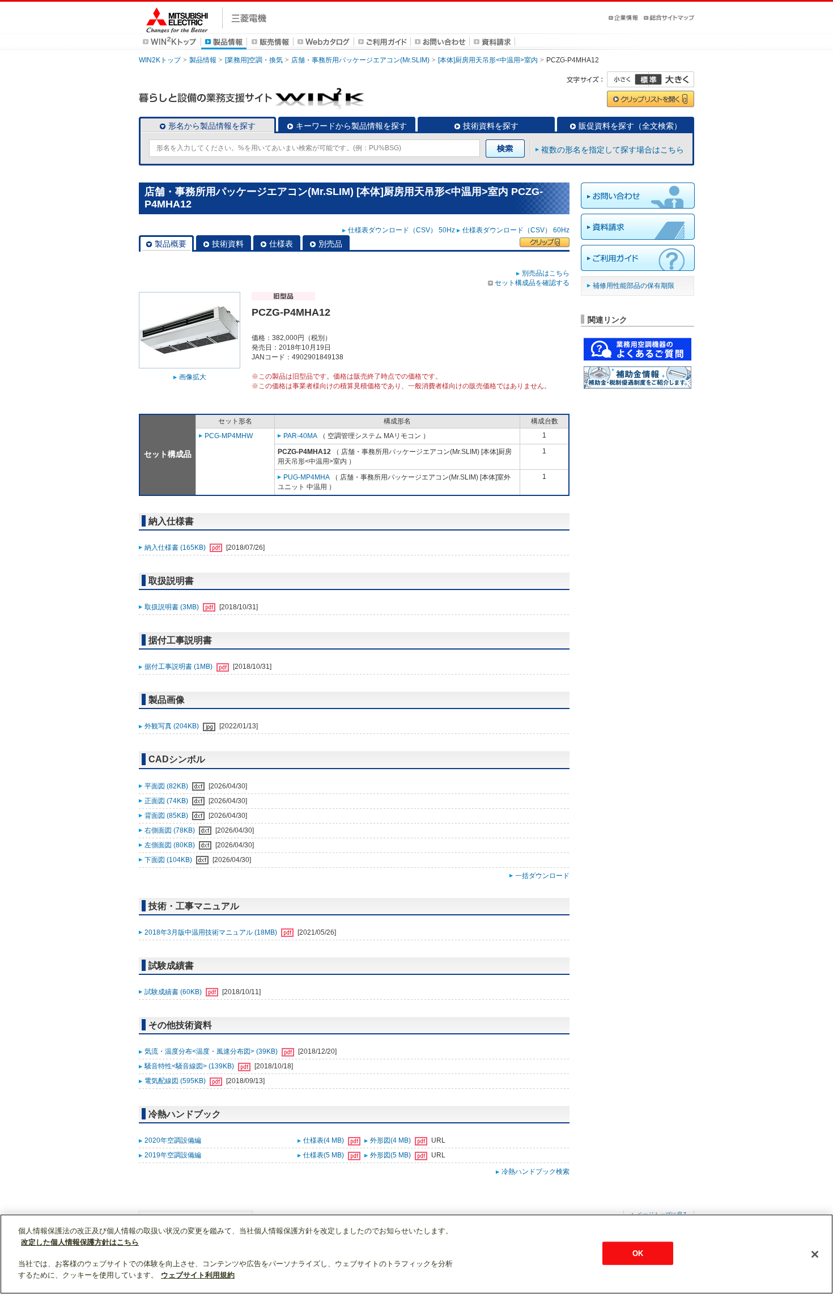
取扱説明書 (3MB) (172, 607)
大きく (671, 79)
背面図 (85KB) (167, 816)
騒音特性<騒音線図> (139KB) (190, 1066)
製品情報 (202, 60)
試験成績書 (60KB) (173, 992)
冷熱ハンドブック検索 (536, 1172)
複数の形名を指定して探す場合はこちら (612, 149)
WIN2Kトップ (160, 60)
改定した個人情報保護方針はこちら (80, 1242)
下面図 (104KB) (169, 860)
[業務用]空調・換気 (254, 60)
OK (637, 1253)
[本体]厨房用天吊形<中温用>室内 (488, 60)
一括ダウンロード (542, 876)
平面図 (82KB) (167, 786)
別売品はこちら (546, 273)
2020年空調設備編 (172, 1140)
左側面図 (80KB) (170, 845)
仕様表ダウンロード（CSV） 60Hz (516, 230)
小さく (628, 79)
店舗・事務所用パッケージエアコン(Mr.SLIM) (360, 60)
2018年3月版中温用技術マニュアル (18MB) (211, 932)
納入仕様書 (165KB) (175, 547)
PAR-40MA (300, 436)
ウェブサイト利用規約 (198, 1275)
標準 (648, 79)
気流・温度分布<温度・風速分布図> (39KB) (211, 1051)
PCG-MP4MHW (229, 436)
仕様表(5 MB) (324, 1155)
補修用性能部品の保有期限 (633, 286)
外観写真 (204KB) (172, 726)
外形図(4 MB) (391, 1140)
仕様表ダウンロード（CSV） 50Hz (401, 230)
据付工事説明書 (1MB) (179, 667)
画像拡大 (192, 377)
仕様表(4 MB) (324, 1140)
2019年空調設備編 (172, 1155)
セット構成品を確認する (532, 283)
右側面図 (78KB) (170, 830)
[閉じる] (814, 1254)
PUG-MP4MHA (306, 477)
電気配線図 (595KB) (175, 1081)
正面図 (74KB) (167, 801)
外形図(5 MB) (391, 1155)
